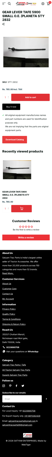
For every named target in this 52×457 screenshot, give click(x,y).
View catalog (4, 3)
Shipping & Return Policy (14, 324)
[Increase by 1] (9, 94)
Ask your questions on (22, 351)
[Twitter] (23, 386)
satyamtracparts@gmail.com (22, 421)
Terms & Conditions (11, 319)
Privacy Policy (9, 309)
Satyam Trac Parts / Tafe (14, 365)
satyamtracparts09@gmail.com (17, 425)
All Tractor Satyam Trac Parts (16, 370)
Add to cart (30, 97)
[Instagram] (3, 385)
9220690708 (12, 347)
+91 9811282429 (32, 416)
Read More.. (8, 273)
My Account (8, 299)
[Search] (9, 3)
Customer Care (9, 288)
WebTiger (26, 444)
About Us (6, 283)
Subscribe (46, 398)
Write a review (26, 237)
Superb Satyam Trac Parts (14, 375)
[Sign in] (42, 3)
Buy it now (11, 106)
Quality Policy (8, 314)
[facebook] (16, 386)
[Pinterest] (10, 385)
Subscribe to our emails (14, 392)
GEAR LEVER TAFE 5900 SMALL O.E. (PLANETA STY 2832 (15, 194)
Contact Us (7, 293)
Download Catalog (15, 139)
